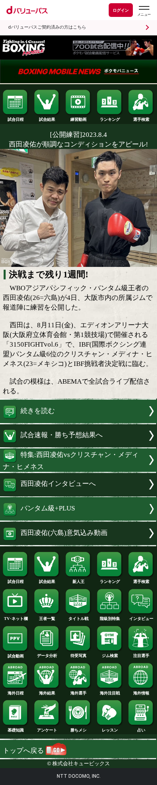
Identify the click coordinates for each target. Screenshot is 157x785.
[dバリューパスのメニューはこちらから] (144, 11)
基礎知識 (16, 730)
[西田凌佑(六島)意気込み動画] (78, 543)
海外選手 (78, 693)
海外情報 (141, 693)
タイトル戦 (78, 618)
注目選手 (141, 655)
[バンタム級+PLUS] (78, 518)
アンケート (47, 730)
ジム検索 (110, 655)
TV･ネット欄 (16, 618)
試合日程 (16, 119)
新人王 (78, 581)
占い (141, 730)
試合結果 (47, 119)
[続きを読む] (78, 421)
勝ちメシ (78, 730)
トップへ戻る (24, 750)
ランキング (110, 119)
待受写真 (78, 655)
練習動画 (78, 119)
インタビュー (141, 618)
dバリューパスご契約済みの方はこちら (47, 27)
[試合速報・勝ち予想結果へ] (78, 445)
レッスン (110, 730)
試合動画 (16, 656)
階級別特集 (110, 618)
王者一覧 (47, 618)
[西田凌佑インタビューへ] (78, 494)
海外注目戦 (110, 693)
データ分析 (47, 655)
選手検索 (141, 119)
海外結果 (47, 693)
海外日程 (16, 693)
